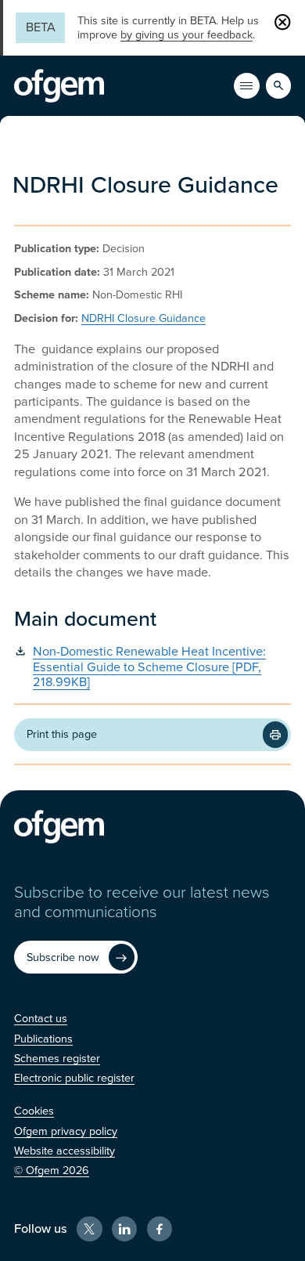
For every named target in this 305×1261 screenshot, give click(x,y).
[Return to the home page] (59, 86)
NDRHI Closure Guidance (143, 318)
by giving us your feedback (186, 35)
